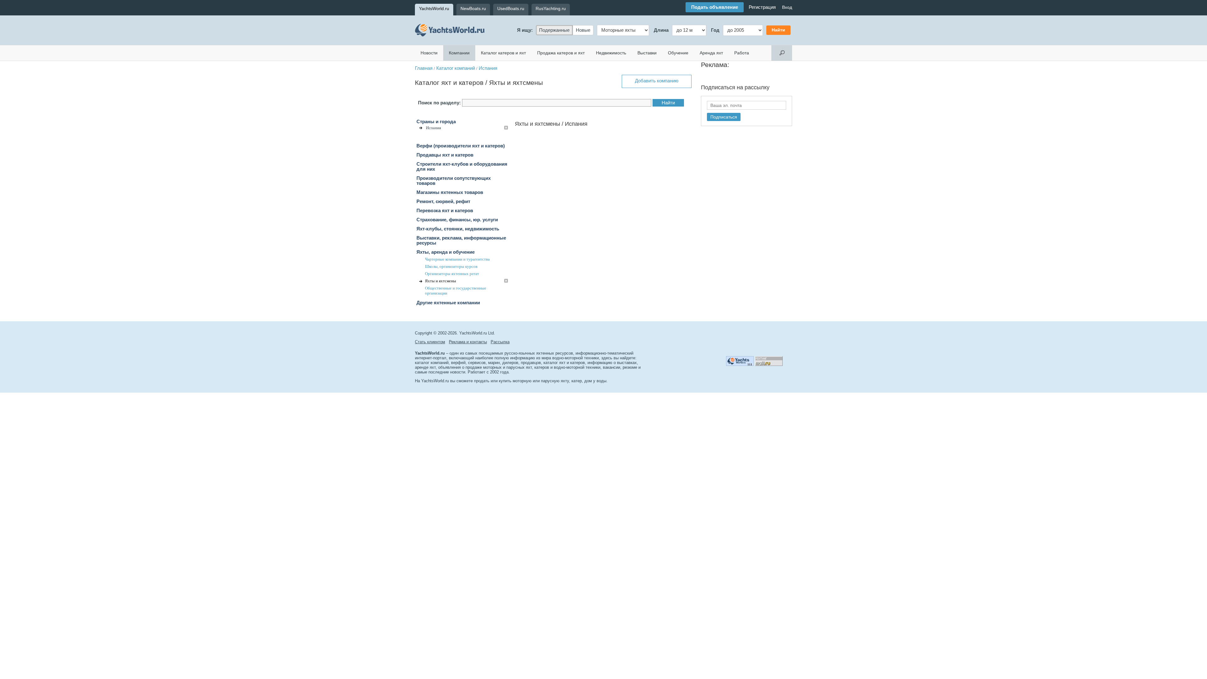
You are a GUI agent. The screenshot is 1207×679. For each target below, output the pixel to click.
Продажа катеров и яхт (561, 52)
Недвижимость (611, 52)
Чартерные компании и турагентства (457, 259)
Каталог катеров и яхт (503, 52)
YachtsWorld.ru (434, 8)
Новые (583, 30)
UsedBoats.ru (510, 8)
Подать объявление (714, 7)
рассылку (757, 87)
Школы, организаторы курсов (451, 266)
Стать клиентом (430, 342)
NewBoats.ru (473, 8)
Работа (741, 52)
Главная (424, 68)
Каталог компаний (455, 68)
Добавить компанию (656, 80)
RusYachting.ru (551, 8)
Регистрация (762, 7)
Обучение (678, 52)
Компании (459, 52)
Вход (787, 7)
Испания (488, 68)
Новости (429, 52)
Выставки (647, 52)
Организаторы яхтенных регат (452, 273)
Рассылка (500, 342)
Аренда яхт (711, 52)
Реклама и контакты (468, 342)
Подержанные (554, 30)
